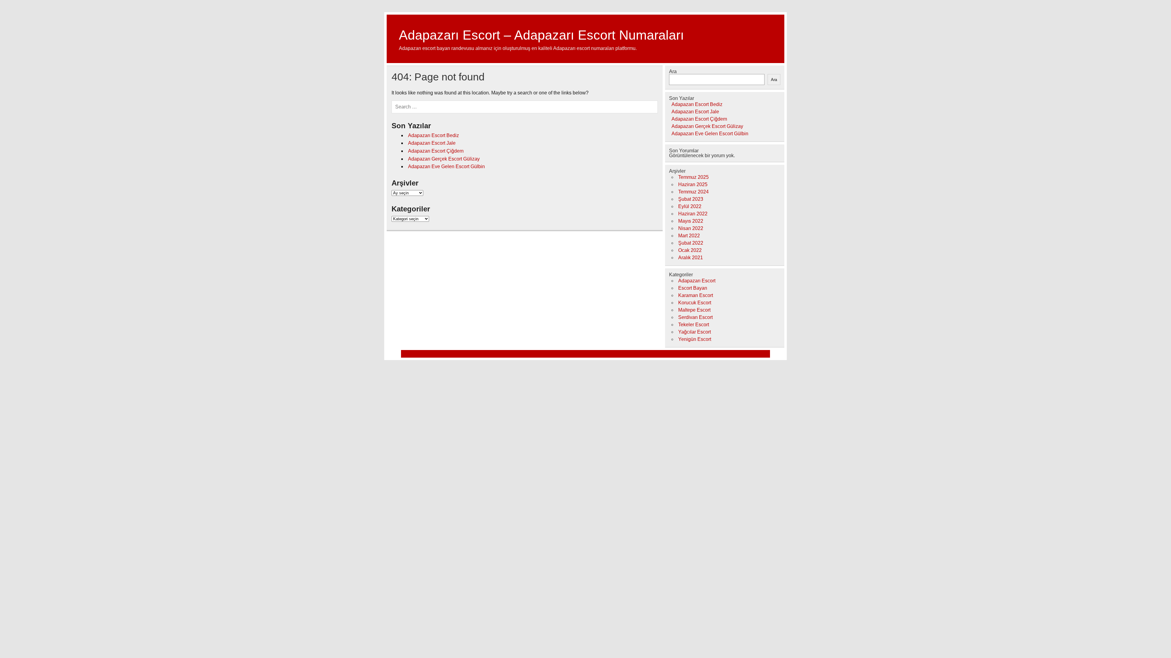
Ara (673, 71)
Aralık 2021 (690, 257)
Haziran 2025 (692, 184)
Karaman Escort (695, 295)
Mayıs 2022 (690, 221)
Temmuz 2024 (693, 191)
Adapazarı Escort (696, 280)
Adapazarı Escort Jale (432, 143)
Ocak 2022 (690, 250)
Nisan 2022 (690, 228)
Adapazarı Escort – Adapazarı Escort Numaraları (541, 35)
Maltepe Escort (694, 310)
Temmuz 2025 (693, 177)
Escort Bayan (692, 288)
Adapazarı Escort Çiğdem (436, 151)
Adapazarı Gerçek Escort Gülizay (444, 158)
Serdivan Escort (695, 317)
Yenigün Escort (694, 339)
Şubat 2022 (690, 243)
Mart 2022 (689, 235)
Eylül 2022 (689, 206)
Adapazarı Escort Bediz (433, 135)
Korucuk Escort (694, 302)
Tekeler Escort (693, 324)
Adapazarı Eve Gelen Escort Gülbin (446, 166)
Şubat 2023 (690, 199)
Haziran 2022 (692, 213)
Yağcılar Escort (694, 331)
